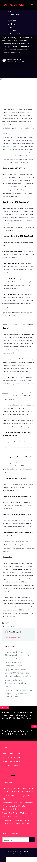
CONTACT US (14, 33)
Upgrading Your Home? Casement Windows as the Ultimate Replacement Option (18, 673)
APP (7, 623)
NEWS (10, 11)
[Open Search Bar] (26, 5)
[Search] (32, 839)
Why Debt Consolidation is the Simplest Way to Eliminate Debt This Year (18, 693)
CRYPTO (11, 24)
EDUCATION (13, 30)
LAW (10, 27)
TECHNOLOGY (14, 14)
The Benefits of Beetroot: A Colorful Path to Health (17, 733)
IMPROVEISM (13, 5)
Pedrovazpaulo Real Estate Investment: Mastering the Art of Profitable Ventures (17, 715)
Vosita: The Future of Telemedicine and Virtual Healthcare (16, 683)
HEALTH (11, 17)
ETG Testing (10, 626)
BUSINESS (12, 21)
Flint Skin (16, 851)
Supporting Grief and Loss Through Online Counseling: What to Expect (17, 655)
